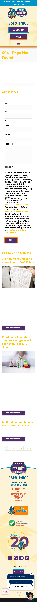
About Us (18, 498)
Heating (18, 491)
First (6, 111)
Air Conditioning (18, 489)
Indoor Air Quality (18, 494)
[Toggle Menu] (18, 44)
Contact (18, 501)
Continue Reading (15, 327)
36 (21, 448)
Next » (28, 448)
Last (6, 120)
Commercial (18, 496)
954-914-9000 (18, 23)
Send (11, 240)
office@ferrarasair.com (16, 205)
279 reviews (21, 566)
